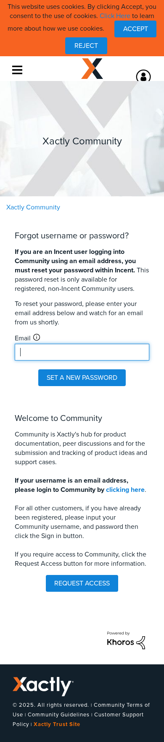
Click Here (115, 16)
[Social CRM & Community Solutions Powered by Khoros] (126, 640)
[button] (135, 29)
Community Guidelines (59, 714)
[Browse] (18, 69)
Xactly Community (92, 68)
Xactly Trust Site (57, 724)
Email (23, 338)
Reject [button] (86, 46)
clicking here (125, 490)
